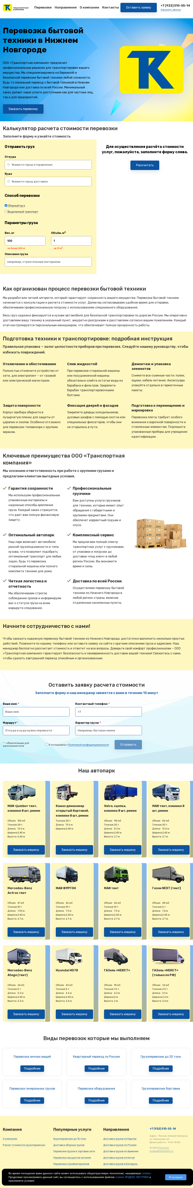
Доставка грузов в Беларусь (120, 1163)
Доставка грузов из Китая (119, 1157)
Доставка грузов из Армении (120, 1151)
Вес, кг (9, 233)
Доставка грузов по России (119, 1145)
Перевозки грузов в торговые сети (74, 1151)
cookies (146, 1173)
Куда (8, 173)
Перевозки (43, 7)
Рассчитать (145, 165)
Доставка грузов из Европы (119, 1138)
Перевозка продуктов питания (72, 1157)
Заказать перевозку (23, 109)
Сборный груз (16, 205)
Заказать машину (26, 850)
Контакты (110, 7)
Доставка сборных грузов (68, 1145)
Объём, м (58, 233)
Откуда (10, 156)
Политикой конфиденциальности (88, 744)
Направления (66, 7)
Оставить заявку (138, 7)
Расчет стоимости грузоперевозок (24, 1145)
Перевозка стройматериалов (71, 1163)
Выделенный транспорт (23, 211)
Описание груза (16, 254)
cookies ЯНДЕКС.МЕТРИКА (132, 1177)
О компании (89, 7)
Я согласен (176, 1177)
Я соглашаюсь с (79, 744)
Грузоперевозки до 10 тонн (69, 1138)
